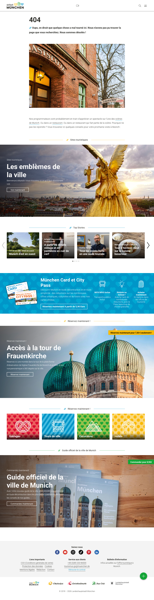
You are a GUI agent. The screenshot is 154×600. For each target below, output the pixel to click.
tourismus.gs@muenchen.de (77, 566)
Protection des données (32, 566)
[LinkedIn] (96, 552)
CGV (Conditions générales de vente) (37, 563)
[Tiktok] (81, 552)
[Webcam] (77, 5)
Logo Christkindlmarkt (77, 583)
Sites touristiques (79, 139)
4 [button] (78, 261)
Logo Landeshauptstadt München (119, 583)
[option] (23, 245)
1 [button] (72, 261)
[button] (145, 5)
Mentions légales (27, 569)
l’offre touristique (124, 563)
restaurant (57, 123)
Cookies (48, 566)
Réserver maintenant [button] (20, 374)
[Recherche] (140, 5)
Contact (50, 569)
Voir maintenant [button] (18, 190)
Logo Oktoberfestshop (55, 583)
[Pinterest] (89, 552)
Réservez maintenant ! (79, 321)
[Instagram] (73, 552)
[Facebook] (57, 552)
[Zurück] (3, 245)
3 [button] (76, 261)
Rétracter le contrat (77, 569)
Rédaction (41, 569)
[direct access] (143, 576)
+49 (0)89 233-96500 (77, 563)
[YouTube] (65, 552)
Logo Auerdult (98, 583)
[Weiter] (148, 245)
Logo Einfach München (34, 583)
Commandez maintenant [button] (22, 504)
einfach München (15, 5)
